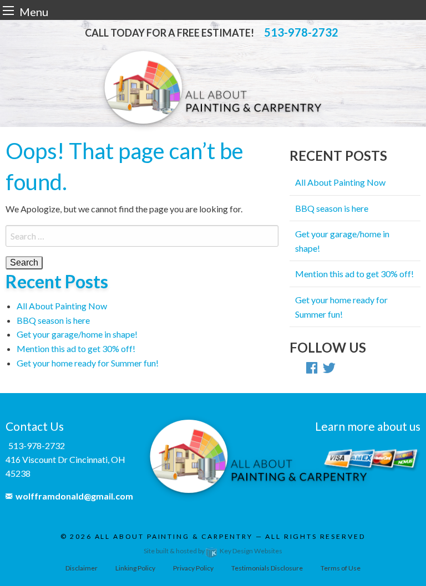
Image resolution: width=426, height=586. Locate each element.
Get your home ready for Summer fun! (88, 363)
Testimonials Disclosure (267, 568)
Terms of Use (341, 568)
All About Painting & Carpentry (174, 536)
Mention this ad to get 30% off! (76, 348)
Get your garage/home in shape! (77, 334)
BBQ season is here (53, 320)
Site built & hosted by (213, 551)
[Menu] (8, 10)
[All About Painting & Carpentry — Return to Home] (213, 88)
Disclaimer (81, 568)
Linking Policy (135, 568)
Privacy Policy (193, 568)
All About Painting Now (62, 305)
